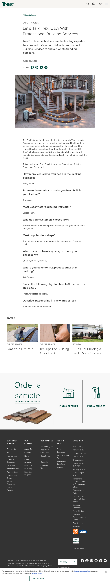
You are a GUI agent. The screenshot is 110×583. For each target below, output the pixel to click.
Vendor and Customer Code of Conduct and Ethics (79, 482)
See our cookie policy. (82, 571)
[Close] (106, 572)
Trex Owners (12, 456)
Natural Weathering (11, 483)
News (26, 456)
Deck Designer (47, 446)
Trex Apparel (78, 523)
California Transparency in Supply (79, 517)
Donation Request (28, 473)
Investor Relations (28, 464)
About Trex (28, 449)
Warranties (11, 465)
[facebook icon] (32, 67)
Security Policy (79, 469)
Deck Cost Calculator (45, 451)
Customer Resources (11, 460)
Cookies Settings (38, 578)
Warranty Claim (13, 468)
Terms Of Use (78, 511)
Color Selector (46, 456)
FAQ (8, 452)
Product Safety (13, 472)
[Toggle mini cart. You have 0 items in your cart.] (101, 4)
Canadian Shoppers (76, 506)
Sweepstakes (78, 460)
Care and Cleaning (10, 489)
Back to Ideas (30, 15)
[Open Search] (87, 4)
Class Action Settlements (12, 477)
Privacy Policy (78, 449)
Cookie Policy (78, 456)
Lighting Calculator (45, 460)
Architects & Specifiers (61, 462)
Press (26, 459)
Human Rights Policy (78, 474)
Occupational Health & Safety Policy (79, 499)
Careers (27, 452)
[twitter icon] (41, 67)
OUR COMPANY (29, 442)
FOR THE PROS (61, 442)
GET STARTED (47, 441)
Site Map (76, 526)
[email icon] (46, 67)
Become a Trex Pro (63, 456)
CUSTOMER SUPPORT (12, 442)
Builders (60, 467)
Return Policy (78, 446)
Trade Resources (61, 450)
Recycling (28, 468)
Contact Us (11, 449)
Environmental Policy (78, 491)
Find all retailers (79, 548)
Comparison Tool (45, 467)
